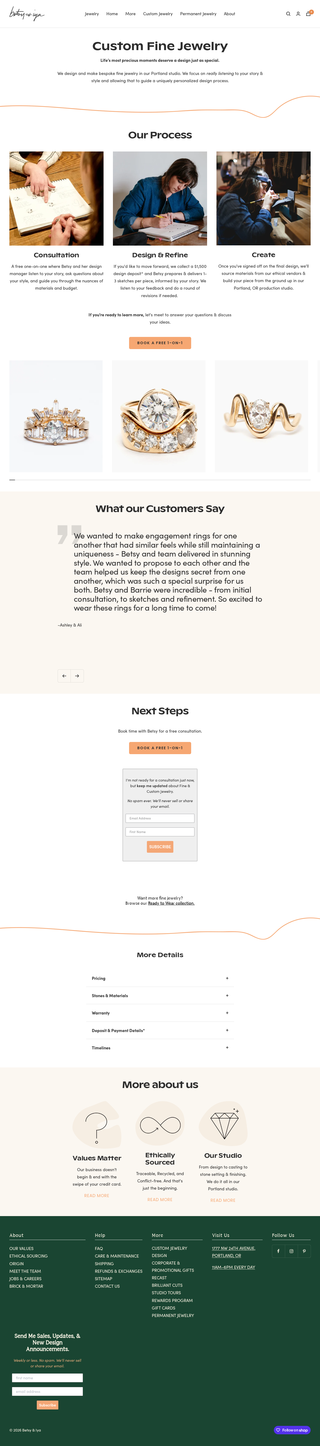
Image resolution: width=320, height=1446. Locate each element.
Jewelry (92, 13)
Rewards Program (172, 1300)
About (229, 13)
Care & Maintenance (117, 1256)
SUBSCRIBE (160, 846)
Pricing (98, 978)
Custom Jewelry (158, 13)
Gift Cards (163, 1308)
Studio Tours (166, 1292)
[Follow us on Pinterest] (304, 1251)
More (130, 13)
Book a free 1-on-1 (160, 343)
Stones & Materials (110, 995)
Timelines (101, 1048)
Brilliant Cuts (167, 1285)
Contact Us (107, 1286)
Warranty (101, 1013)
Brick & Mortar (26, 1286)
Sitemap (103, 1278)
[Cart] (308, 13)
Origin (16, 1263)
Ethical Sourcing (28, 1256)
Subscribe (47, 1405)
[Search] (288, 14)
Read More (96, 1196)
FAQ (99, 1248)
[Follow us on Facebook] (278, 1251)
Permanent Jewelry (198, 13)
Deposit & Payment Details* (118, 1030)
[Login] (298, 14)
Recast (159, 1277)
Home (112, 13)
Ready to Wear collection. (171, 903)
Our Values (21, 1248)
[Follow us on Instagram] (291, 1251)
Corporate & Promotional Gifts (173, 1266)
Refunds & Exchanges (118, 1271)
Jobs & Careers (25, 1278)
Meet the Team (25, 1271)
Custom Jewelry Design (169, 1251)
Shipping (104, 1263)
